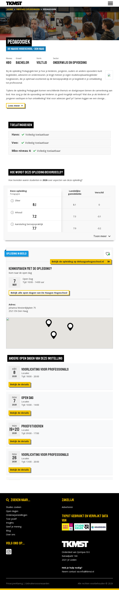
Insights (10, 522)
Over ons (10, 534)
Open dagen (12, 511)
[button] (48, 323)
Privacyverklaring (14, 583)
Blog (8, 530)
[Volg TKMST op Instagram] (8, 553)
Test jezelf (11, 518)
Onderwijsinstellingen (16, 515)
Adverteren (67, 507)
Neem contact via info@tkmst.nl (78, 571)
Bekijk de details (19, 384)
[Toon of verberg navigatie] (109, 3)
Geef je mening (13, 526)
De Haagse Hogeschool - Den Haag (26, 49)
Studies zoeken (13, 507)
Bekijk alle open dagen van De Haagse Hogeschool (39, 292)
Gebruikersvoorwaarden (37, 583)
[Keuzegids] (98, 526)
